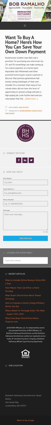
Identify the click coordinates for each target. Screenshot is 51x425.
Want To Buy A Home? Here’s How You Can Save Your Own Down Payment (25, 44)
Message (6, 210)
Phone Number (8, 200)
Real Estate (24, 107)
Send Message (25, 238)
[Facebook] (18, 160)
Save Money (10, 113)
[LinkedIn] (25, 160)
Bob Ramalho (25, 11)
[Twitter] (31, 160)
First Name (7, 178)
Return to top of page (25, 420)
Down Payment (26, 111)
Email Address (9, 189)
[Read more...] (32, 98)
